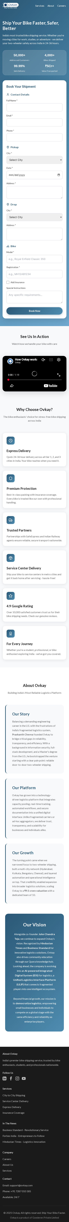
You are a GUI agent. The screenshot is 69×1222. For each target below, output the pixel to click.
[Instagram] (17, 1078)
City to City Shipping (14, 1095)
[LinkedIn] (4, 1078)
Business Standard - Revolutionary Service (25, 1129)
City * (9, 153)
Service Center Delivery (15, 1101)
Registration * (13, 267)
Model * (10, 252)
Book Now (34, 310)
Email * (9, 115)
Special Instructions (16, 288)
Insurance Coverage (13, 1112)
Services (39, 5)
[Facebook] (11, 1078)
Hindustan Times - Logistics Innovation (24, 1141)
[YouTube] (24, 1078)
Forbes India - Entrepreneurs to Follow (23, 1135)
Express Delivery (12, 1106)
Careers (61, 5)
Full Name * (11, 100)
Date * (9, 168)
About (50, 5)
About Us (8, 1164)
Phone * (10, 130)
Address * (11, 183)
